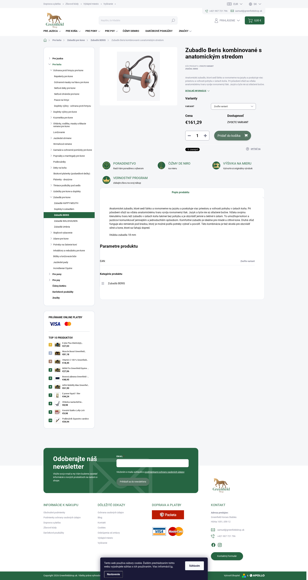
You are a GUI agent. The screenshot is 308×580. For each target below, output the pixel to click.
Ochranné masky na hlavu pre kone (71, 82)
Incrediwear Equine (62, 268)
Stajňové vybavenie (62, 232)
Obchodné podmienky (54, 512)
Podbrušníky (59, 162)
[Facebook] (213, 544)
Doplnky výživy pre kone (65, 112)
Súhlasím (194, 565)
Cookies (102, 527)
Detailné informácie (195, 91)
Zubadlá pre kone (61, 197)
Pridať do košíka (229, 136)
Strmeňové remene (62, 144)
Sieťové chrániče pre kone (66, 94)
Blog (100, 517)
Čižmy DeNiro (59, 286)
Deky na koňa (60, 167)
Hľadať (173, 20)
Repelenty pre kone (63, 76)
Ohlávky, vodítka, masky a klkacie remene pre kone (69, 125)
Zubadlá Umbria (62, 226)
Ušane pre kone (60, 238)
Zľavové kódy (72, 4)
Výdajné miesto (91, 4)
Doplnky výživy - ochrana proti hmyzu (72, 106)
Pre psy (56, 280)
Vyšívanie (108, 4)
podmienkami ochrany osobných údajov (164, 472)
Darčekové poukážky (62, 292)
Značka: (191, 69)
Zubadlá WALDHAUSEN (65, 221)
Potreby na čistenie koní (65, 244)
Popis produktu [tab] (180, 192)
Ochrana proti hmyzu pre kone (68, 70)
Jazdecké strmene (62, 138)
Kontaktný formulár (227, 556)
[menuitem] (52, 31)
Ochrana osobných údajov (111, 512)
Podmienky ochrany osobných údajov (62, 517)
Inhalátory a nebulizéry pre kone (69, 250)
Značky (56, 298)
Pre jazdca (57, 58)
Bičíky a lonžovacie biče (64, 256)
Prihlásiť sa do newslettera (133, 481)
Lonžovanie (59, 132)
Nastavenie (113, 574)
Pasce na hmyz (61, 100)
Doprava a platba (52, 4)
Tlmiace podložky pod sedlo (67, 185)
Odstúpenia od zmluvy (109, 532)
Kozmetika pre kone (63, 117)
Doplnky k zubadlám (64, 209)
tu (171, 566)
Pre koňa (56, 64)
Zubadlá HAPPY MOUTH (66, 203)
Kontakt (102, 522)
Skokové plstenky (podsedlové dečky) (71, 173)
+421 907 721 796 (226, 536)
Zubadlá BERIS (61, 215)
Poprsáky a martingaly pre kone (69, 156)
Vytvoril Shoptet (232, 575)
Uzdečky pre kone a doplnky (67, 191)
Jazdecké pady (60, 262)
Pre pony (56, 274)
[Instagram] (219, 544)
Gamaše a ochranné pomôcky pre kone (72, 150)
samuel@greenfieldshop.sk (230, 530)
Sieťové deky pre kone (64, 88)
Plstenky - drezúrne (62, 179)
